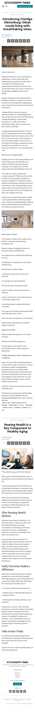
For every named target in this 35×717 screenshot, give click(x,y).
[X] (12, 41)
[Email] (24, 41)
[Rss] (24, 691)
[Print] (28, 41)
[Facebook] (8, 41)
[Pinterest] (16, 41)
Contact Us (17, 674)
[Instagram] (14, 691)
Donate (17, 675)
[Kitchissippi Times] (17, 3)
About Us (17, 672)
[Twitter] (21, 691)
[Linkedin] (20, 41)
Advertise (17, 677)
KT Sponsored (7, 35)
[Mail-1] (10, 691)
